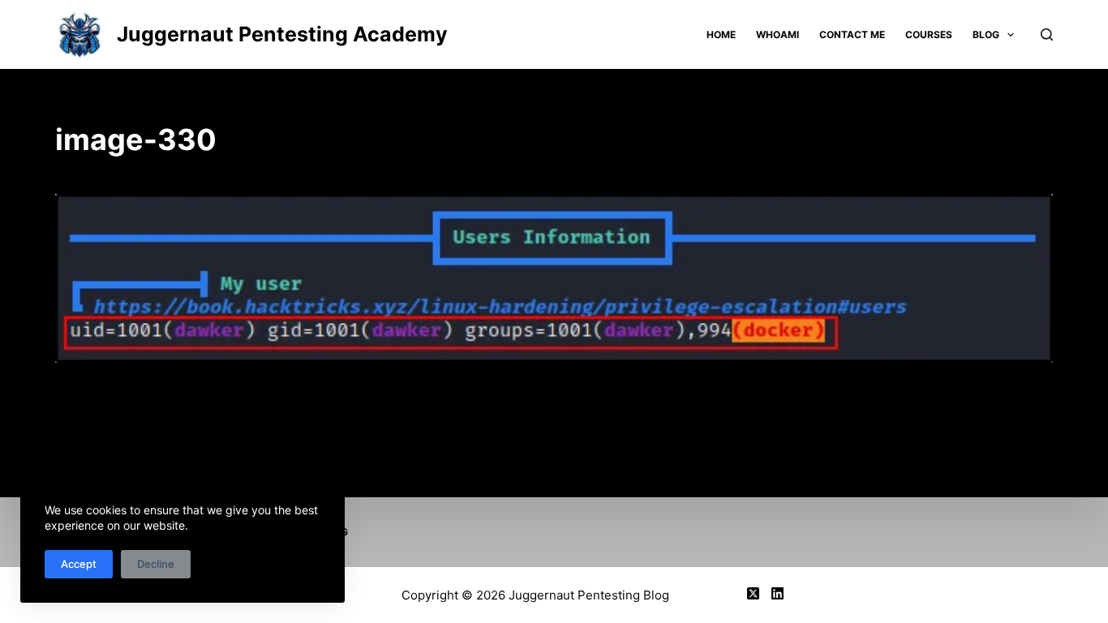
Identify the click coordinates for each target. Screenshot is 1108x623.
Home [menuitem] (721, 34)
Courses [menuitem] (928, 34)
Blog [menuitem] (986, 34)
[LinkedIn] (777, 593)
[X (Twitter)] (753, 593)
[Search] (1047, 34)
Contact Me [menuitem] (852, 34)
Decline (155, 563)
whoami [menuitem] (777, 34)
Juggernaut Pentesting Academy (282, 34)
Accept (79, 563)
